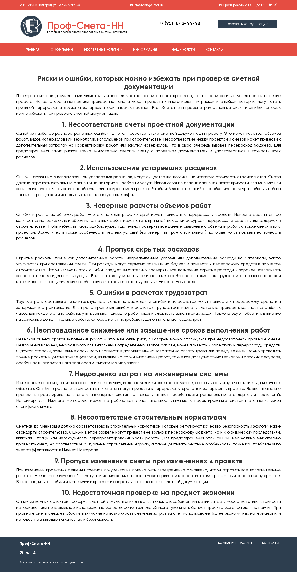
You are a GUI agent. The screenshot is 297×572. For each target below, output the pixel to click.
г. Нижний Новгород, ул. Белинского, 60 (51, 5)
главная (32, 50)
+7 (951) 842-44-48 (179, 23)
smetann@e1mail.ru (149, 5)
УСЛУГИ (246, 543)
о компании (62, 50)
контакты (214, 50)
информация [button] (145, 50)
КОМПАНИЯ (227, 543)
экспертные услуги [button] (102, 50)
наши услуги (183, 50)
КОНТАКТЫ (270, 543)
